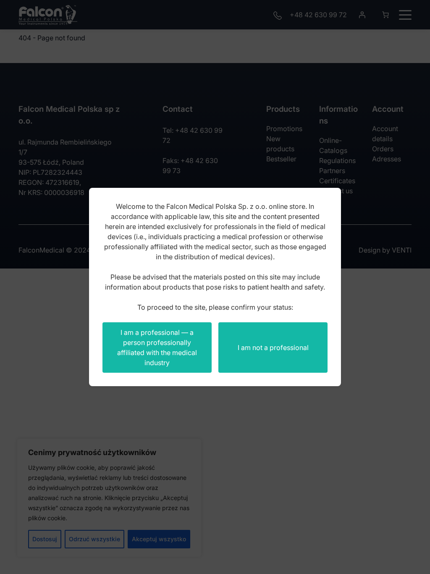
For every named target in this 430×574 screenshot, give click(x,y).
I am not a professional (273, 347)
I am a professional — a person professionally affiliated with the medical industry (157, 347)
